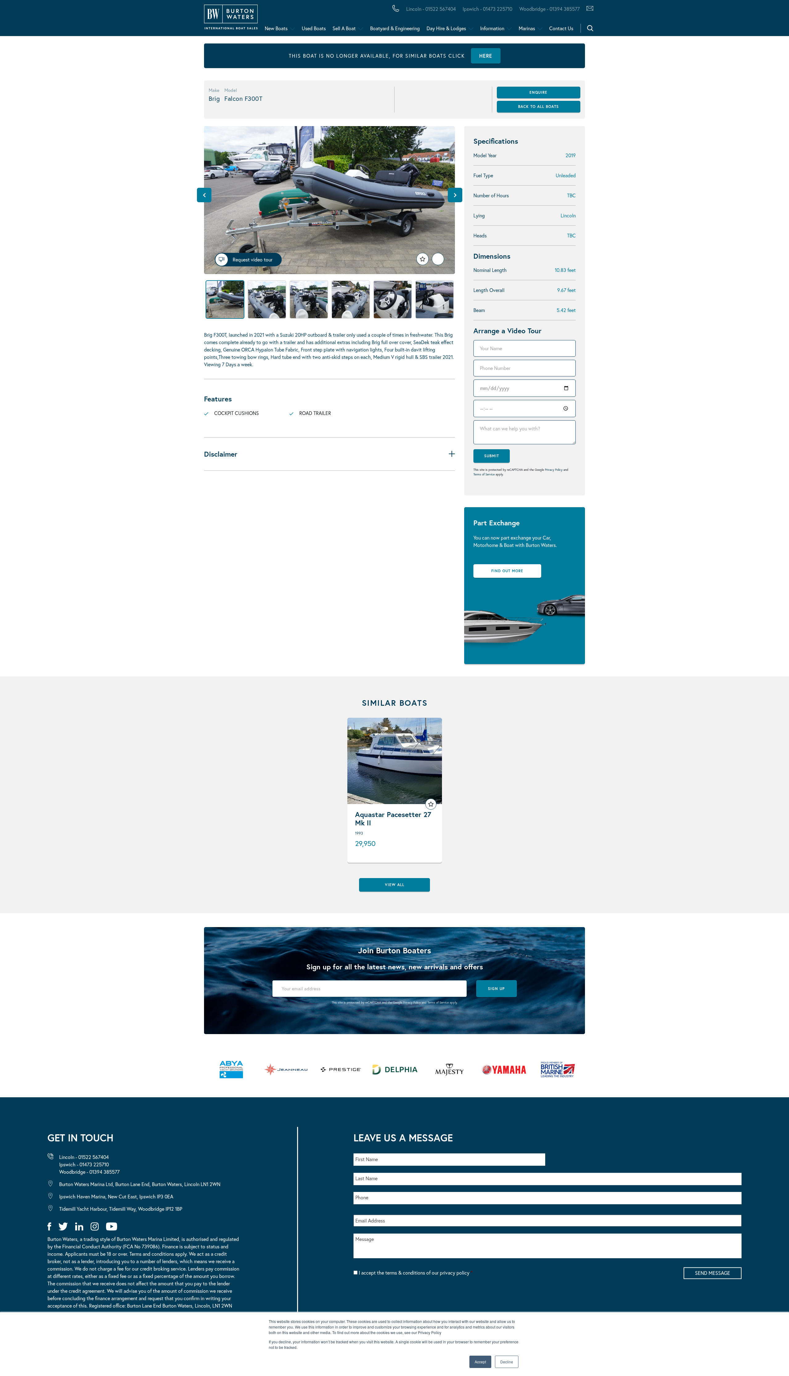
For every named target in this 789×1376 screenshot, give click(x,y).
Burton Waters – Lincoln (67, 19)
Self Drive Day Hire (56, 19)
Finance (145, 19)
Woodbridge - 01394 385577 (549, 9)
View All (394, 884)
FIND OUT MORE (507, 571)
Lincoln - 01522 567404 (431, 9)
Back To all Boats (538, 106)
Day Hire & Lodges (446, 28)
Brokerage (99, 19)
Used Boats (314, 28)
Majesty (292, 19)
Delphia (338, 19)
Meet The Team (88, 19)
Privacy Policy (553, 470)
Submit (491, 456)
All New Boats (49, 19)
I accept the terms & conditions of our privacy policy (415, 1272)
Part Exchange (161, 19)
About (35, 19)
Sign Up (496, 988)
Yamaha (191, 19)
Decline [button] (506, 1361)
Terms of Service (484, 474)
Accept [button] (480, 1361)
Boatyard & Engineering (395, 28)
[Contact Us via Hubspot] (588, 9)
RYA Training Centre (311, 19)
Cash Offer (43, 19)
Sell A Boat (344, 28)
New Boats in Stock (126, 19)
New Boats (276, 28)
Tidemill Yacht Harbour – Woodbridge (291, 19)
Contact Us (561, 28)
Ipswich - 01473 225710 (487, 9)
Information (492, 28)
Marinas (527, 28)
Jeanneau (195, 19)
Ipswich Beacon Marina (168, 19)
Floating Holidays (139, 19)
